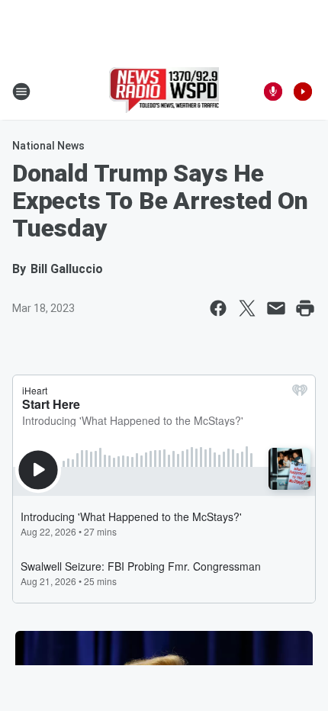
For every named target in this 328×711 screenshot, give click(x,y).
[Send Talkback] (273, 91)
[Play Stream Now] (303, 91)
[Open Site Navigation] (21, 91)
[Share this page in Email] (276, 308)
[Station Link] (164, 91)
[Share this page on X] (247, 308)
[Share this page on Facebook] (218, 308)
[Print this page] (305, 308)
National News (48, 146)
